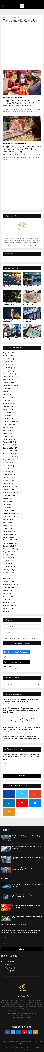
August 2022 (7, 495)
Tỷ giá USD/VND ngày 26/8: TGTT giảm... (30, 303)
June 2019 (6, 593)
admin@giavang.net (32, 245)
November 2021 (8, 507)
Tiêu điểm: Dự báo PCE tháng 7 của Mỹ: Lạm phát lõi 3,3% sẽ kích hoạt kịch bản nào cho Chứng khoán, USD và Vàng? (21, 710)
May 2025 (6, 397)
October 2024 (7, 418)
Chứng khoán (5, 971)
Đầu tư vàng (18, 97)
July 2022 (6, 498)
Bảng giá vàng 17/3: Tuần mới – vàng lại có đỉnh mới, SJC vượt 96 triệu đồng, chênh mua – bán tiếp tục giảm (21, 103)
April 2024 (6, 436)
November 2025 (8, 379)
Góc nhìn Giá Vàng (25, 1050)
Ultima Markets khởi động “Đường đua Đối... (12, 303)
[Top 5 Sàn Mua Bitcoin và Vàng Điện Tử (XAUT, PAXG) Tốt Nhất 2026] (6, 897)
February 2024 (8, 442)
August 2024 (7, 424)
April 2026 (6, 365)
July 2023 (6, 463)
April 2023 (6, 472)
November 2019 (8, 578)
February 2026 (8, 371)
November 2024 (8, 415)
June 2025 (6, 394)
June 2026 (6, 359)
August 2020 (7, 552)
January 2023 (7, 480)
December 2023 (8, 448)
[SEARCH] (39, 684)
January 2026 (7, 374)
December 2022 (8, 483)
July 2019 (6, 590)
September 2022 (8, 492)
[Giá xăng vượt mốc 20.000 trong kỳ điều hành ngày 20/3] (6, 849)
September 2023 (8, 457)
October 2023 (7, 454)
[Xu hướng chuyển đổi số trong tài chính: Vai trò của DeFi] (6, 886)
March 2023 (7, 474)
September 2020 (8, 549)
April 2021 (6, 528)
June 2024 (6, 430)
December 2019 (8, 576)
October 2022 (7, 489)
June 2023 (6, 466)
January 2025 (7, 409)
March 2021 (7, 531)
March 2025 (7, 403)
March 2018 (7, 611)
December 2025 (8, 376)
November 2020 (8, 543)
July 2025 (6, 391)
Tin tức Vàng (14, 1047)
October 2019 (7, 581)
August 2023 (7, 460)
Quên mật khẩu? (8, 666)
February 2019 (8, 605)
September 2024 (8, 421)
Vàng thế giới (5, 968)
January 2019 (7, 608)
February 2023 (8, 477)
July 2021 (6, 519)
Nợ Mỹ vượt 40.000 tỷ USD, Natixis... (30, 320)
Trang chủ (6, 1047)
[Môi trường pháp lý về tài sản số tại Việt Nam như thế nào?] (6, 907)
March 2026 (7, 368)
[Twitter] (13, 1032)
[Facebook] (7, 1032)
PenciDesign (22, 1043)
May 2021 (6, 525)
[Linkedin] (18, 1032)
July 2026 (6, 356)
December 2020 (8, 540)
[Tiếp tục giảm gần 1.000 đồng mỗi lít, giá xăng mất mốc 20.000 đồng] (6, 859)
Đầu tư (16, 143)
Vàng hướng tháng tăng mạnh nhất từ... (11, 320)
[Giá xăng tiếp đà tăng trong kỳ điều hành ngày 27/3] (6, 838)
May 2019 (6, 596)
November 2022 (8, 486)
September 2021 (8, 513)
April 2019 (6, 599)
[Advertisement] (22, 46)
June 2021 (6, 522)
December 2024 (8, 412)
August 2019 (7, 587)
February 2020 (8, 570)
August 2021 (7, 516)
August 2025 (7, 388)
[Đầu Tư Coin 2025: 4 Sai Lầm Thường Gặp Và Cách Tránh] (6, 918)
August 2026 (7, 353)
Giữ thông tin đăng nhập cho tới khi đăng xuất (19, 638)
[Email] (30, 1032)
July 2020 (6, 555)
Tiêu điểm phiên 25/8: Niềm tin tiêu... (30, 338)
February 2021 (8, 534)
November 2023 (8, 451)
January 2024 (7, 445)
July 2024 (6, 427)
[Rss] (35, 1032)
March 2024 (7, 439)
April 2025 (6, 400)
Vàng (12, 97)
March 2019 (7, 602)
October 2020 (7, 546)
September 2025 (8, 385)
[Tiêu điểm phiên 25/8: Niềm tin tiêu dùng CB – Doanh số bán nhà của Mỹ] (32, 330)
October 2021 (7, 510)
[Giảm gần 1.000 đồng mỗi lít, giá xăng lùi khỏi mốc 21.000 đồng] (6, 870)
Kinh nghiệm (14, 1050)
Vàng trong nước (25, 1047)
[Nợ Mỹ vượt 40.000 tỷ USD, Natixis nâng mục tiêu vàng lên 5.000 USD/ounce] (32, 313)
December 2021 (8, 504)
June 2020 (6, 558)
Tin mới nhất (7, 97)
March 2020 (7, 567)
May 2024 (6, 433)
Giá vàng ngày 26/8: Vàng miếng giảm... (12, 286)
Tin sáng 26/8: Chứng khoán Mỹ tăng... (10, 338)
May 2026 (6, 362)
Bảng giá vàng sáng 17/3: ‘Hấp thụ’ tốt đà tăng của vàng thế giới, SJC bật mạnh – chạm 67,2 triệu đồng (22, 149)
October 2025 (7, 382)
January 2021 (7, 537)
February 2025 (8, 406)
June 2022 (6, 501)
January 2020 (7, 572)
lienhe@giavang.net (24, 1021)
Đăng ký (19, 669)
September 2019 (8, 584)
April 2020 (6, 564)
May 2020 (6, 561)
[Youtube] (24, 1032)
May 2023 (6, 469)
